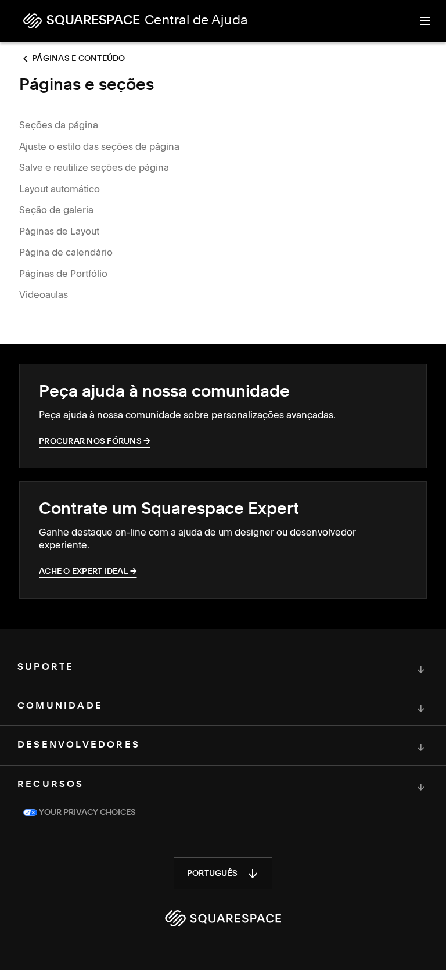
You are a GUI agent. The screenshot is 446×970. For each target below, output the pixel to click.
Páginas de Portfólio (63, 273)
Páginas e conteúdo (78, 59)
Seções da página (58, 125)
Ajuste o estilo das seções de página (99, 146)
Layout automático (59, 189)
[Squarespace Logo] (223, 918)
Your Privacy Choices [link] (86, 813)
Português (212, 874)
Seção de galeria (56, 209)
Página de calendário (66, 252)
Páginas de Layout (59, 231)
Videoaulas (43, 294)
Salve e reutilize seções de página (94, 167)
